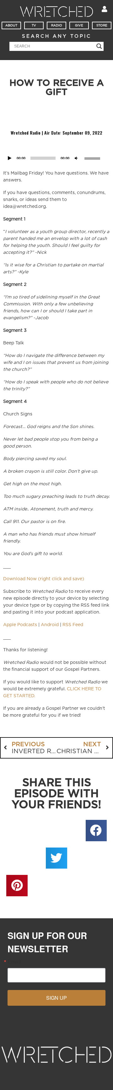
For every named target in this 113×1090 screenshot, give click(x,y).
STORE (101, 25)
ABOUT (11, 25)
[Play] (9, 158)
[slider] (93, 158)
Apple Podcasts (20, 625)
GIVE (79, 25)
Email (14, 961)
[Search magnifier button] (99, 46)
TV (34, 25)
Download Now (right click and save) (43, 579)
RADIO (56, 25)
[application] (56, 150)
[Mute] (76, 158)
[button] (96, 830)
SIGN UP (56, 997)
